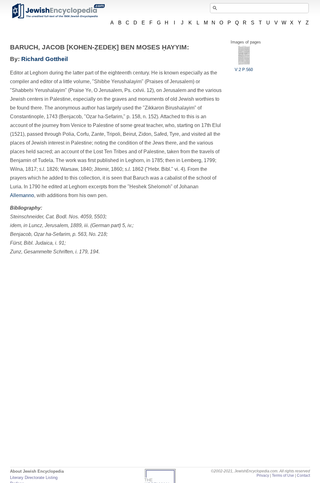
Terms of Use (283, 475)
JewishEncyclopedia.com (58, 11)
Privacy (263, 475)
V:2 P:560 (244, 69)
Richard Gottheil (44, 59)
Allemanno (22, 195)
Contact (303, 475)
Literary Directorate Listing (34, 477)
